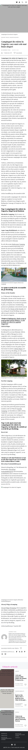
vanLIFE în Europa (14, 37)
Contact (17, 737)
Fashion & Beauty (19, 691)
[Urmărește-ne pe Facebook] (12, 744)
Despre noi (4, 733)
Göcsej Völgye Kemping (8, 608)
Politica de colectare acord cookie (20, 734)
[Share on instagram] (22, 651)
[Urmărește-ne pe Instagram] (15, 744)
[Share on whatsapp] (2, 654)
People (17, 712)
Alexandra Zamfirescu (19, 704)
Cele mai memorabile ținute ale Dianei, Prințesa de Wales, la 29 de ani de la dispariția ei (21, 677)
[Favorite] (17, 2)
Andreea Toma (6, 50)
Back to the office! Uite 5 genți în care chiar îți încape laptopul (20, 697)
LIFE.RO (5, 2)
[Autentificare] (19, 2)
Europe (3, 37)
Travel (7, 37)
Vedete (17, 671)
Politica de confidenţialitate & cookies (6, 738)
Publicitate (4, 735)
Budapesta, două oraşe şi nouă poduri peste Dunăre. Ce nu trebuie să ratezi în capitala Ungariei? (13, 321)
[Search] (22, 2)
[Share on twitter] (19, 651)
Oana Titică (20, 683)
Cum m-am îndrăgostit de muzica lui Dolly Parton (20, 718)
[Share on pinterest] (25, 651)
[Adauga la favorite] (15, 53)
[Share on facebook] (17, 651)
